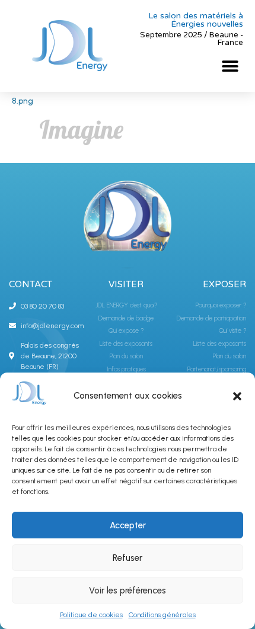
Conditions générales (162, 615)
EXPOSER (224, 284)
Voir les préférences (127, 590)
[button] (237, 396)
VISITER (126, 284)
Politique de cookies (91, 615)
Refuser (127, 558)
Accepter (128, 525)
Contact (30, 284)
